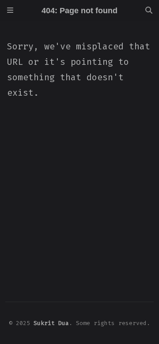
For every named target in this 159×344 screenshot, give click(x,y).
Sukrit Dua (51, 323)
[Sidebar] (10, 10)
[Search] (149, 10)
